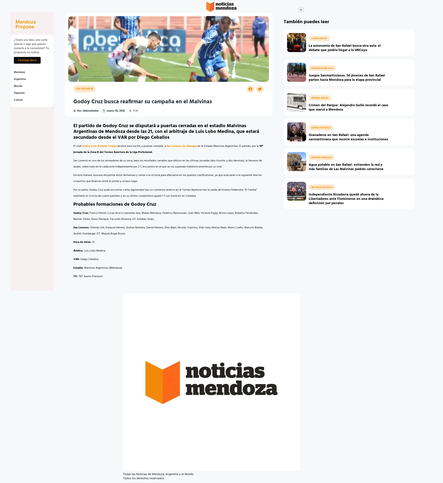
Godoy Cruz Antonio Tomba (99, 146)
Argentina (20, 79)
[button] (301, 10)
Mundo (18, 86)
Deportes (19, 93)
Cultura (18, 100)
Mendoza (19, 72)
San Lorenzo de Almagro (182, 146)
